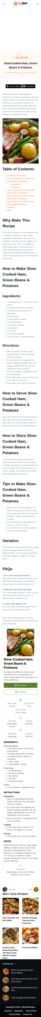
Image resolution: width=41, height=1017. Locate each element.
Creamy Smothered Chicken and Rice (24, 989)
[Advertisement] (20, 28)
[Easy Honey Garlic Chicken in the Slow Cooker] (6, 980)
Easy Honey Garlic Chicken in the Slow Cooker (24, 980)
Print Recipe (29, 86)
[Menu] (38, 4)
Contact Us (27, 1014)
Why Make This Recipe (16, 175)
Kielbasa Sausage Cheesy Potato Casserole (29, 920)
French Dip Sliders (30, 947)
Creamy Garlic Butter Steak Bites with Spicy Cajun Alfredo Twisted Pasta (10, 952)
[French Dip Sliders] (30, 936)
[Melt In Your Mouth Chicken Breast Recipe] (6, 971)
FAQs (9, 210)
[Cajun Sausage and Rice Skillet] (11, 906)
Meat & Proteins (22, 57)
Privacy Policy (14, 1014)
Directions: (15, 187)
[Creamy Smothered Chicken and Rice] (6, 989)
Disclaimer (19, 1011)
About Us (8, 1011)
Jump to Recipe (15, 86)
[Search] (3, 3)
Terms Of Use (31, 1011)
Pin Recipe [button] (22, 692)
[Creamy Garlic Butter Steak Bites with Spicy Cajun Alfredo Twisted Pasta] (11, 936)
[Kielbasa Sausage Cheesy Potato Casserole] (30, 906)
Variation (10, 207)
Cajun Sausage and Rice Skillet (23, 998)
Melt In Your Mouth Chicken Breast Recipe (22, 971)
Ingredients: (16, 184)
